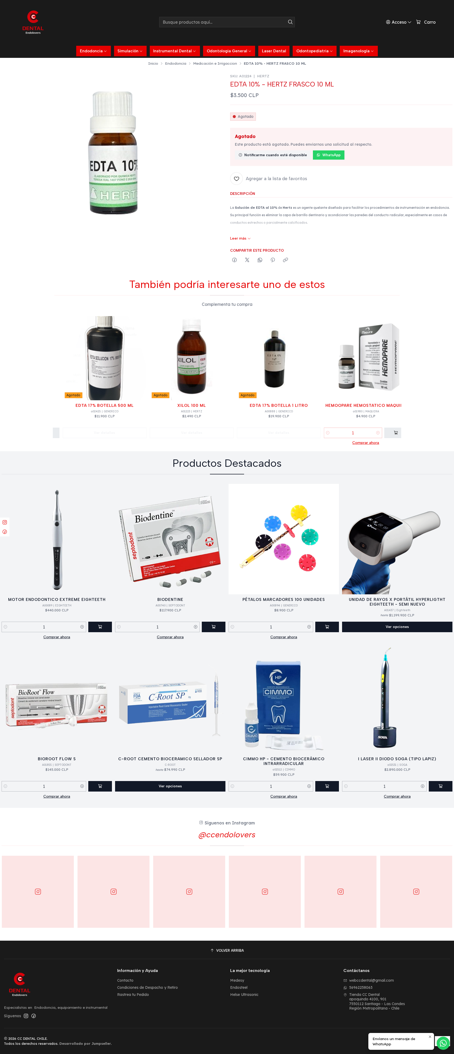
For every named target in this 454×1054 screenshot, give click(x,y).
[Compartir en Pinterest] (272, 260)
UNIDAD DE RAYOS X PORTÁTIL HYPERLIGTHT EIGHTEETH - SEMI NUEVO (397, 602)
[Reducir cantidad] (314, 433)
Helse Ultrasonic (244, 994)
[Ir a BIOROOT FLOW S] (57, 698)
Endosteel (238, 987)
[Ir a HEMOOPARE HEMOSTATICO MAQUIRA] (353, 358)
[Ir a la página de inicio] (33, 22)
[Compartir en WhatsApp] (260, 260)
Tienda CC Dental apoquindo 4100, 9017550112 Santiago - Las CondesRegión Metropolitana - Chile (377, 1001)
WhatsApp (331, 155)
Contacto (125, 980)
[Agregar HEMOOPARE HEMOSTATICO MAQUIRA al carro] (383, 433)
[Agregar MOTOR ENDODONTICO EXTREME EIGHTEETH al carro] (100, 627)
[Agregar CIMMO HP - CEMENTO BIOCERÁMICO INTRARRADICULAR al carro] (327, 786)
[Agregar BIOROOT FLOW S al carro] (100, 786)
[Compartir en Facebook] (234, 260)
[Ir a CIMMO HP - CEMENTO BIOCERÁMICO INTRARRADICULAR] (284, 698)
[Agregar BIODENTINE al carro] (213, 627)
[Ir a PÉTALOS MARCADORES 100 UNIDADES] (284, 539)
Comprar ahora (352, 442)
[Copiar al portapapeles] (285, 260)
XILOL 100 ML (178, 405)
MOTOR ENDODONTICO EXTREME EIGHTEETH (57, 599)
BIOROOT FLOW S (57, 759)
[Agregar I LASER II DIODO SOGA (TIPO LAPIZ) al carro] (440, 786)
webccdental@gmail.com (371, 980)
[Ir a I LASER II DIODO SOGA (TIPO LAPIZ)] (397, 698)
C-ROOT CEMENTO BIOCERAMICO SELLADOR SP (170, 759)
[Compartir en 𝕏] (247, 260)
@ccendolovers (227, 834)
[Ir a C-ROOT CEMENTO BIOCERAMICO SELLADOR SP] (170, 698)
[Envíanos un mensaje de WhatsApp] (443, 1043)
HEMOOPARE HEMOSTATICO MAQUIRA (352, 405)
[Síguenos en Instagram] (26, 1015)
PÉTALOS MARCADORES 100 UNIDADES (284, 599)
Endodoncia (175, 63)
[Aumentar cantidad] (365, 433)
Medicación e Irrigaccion (215, 63)
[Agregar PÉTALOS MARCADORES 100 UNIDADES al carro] (327, 627)
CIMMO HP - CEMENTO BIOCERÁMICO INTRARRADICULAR (283, 761)
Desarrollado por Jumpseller (85, 1043)
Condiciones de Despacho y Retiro (147, 987)
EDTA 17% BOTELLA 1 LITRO (266, 405)
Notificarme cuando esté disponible (275, 155)
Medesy (237, 980)
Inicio (153, 63)
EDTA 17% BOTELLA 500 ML (92, 405)
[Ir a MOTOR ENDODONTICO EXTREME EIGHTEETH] (57, 539)
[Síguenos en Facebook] (33, 1015)
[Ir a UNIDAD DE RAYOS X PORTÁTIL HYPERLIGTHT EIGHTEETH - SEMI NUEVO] (397, 539)
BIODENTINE (170, 599)
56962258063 (361, 987)
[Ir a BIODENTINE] (170, 539)
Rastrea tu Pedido (133, 994)
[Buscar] (290, 22)
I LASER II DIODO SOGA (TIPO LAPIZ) (397, 759)
